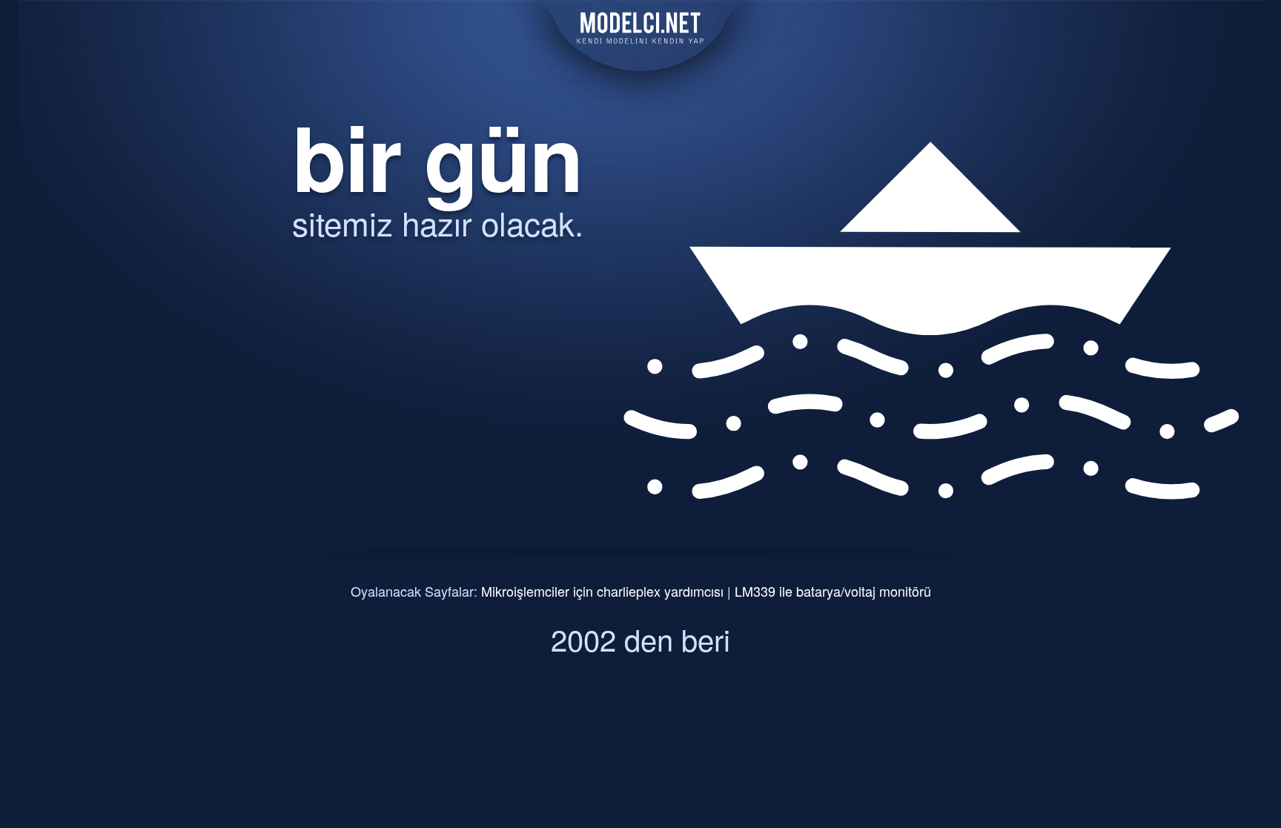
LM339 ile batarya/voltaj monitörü (833, 590)
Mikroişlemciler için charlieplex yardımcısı (602, 590)
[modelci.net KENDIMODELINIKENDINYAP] (640, 61)
